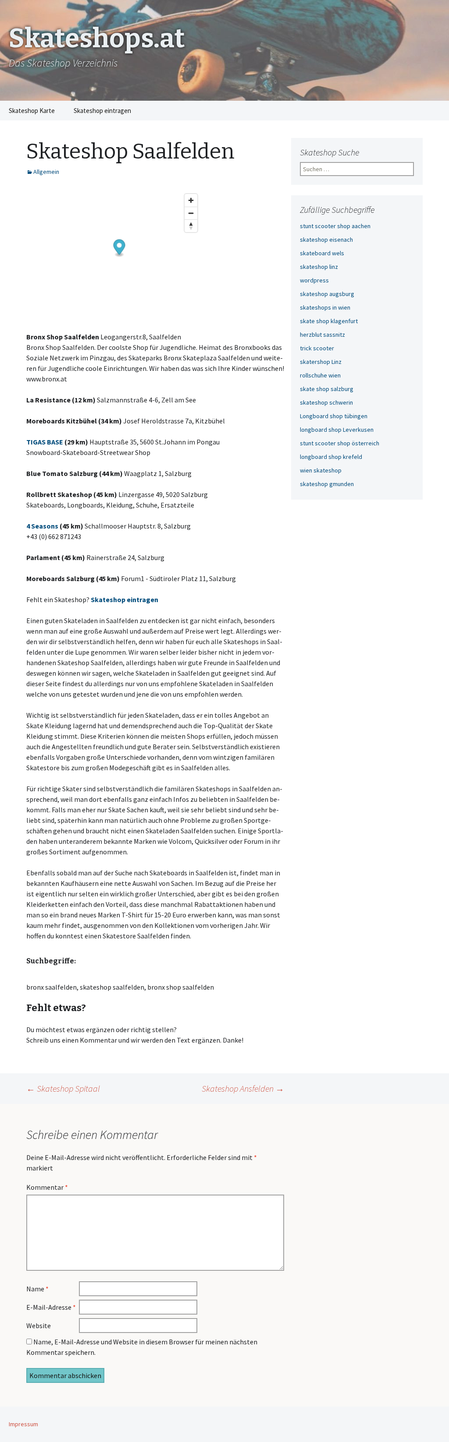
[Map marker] (119, 248)
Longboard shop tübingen (333, 416)
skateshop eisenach (326, 239)
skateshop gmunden (327, 484)
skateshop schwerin (326, 402)
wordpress (314, 280)
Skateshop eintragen (102, 110)
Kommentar (47, 1187)
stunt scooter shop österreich (339, 443)
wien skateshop (321, 470)
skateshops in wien (325, 307)
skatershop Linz (321, 362)
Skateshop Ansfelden (243, 1088)
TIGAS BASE (44, 441)
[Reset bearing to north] (191, 225)
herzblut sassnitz (322, 334)
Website (38, 1325)
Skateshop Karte (32, 110)
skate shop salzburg (326, 389)
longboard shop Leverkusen (337, 430)
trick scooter (317, 348)
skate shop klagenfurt (329, 321)
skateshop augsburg (327, 294)
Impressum (23, 1424)
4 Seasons (42, 526)
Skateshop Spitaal (63, 1088)
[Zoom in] (191, 200)
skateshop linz (319, 267)
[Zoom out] (191, 213)
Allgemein (46, 172)
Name (37, 1288)
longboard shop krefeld (331, 457)
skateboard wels (322, 253)
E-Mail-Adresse (51, 1307)
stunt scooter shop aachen (335, 226)
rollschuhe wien (320, 375)
